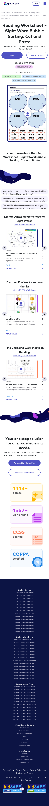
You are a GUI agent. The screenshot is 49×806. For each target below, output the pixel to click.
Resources (5, 12)
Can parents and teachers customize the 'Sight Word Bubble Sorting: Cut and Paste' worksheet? (23, 206)
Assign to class (37, 55)
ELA (25, 12)
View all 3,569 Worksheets (24, 356)
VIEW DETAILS (11, 268)
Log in (36, 3)
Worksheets (17, 12)
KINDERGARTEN (24, 67)
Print (12, 55)
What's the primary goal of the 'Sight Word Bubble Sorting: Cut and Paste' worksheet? (24, 192)
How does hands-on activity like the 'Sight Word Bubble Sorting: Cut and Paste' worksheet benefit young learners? (24, 199)
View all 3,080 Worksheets (24, 290)
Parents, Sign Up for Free (24, 463)
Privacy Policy (22, 770)
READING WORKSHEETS (34, 76)
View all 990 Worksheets (24, 224)
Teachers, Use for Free (24, 472)
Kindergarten (34, 12)
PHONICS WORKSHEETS (24, 80)
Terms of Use (9, 770)
